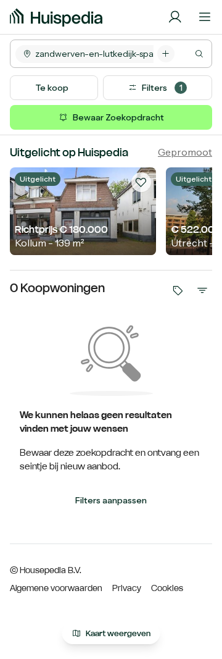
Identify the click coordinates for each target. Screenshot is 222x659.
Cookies (167, 588)
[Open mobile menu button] (204, 17)
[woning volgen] (141, 182)
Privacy (126, 588)
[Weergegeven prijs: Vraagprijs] (177, 290)
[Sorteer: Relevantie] (202, 290)
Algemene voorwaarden (56, 588)
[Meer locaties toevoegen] (166, 53)
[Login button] (175, 17)
